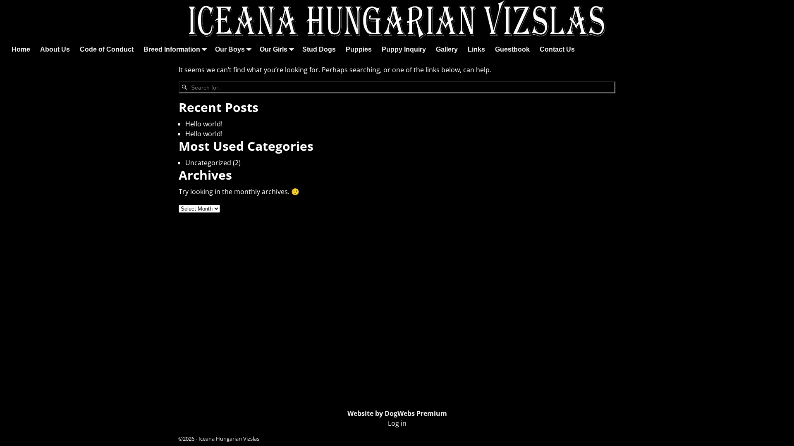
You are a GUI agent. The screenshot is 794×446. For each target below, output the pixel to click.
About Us (55, 49)
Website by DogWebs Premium (397, 413)
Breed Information (171, 49)
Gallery (447, 49)
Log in (397, 423)
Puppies (359, 49)
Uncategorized (208, 162)
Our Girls (273, 49)
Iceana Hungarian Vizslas (228, 438)
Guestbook (512, 49)
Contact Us (557, 49)
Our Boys (230, 49)
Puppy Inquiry (404, 49)
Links (476, 49)
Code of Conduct (107, 49)
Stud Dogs (319, 49)
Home (21, 49)
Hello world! (203, 123)
